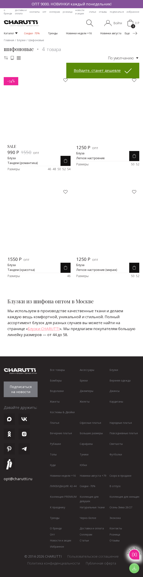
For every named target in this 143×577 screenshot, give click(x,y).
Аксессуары (87, 370)
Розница (114, 534)
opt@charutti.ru (18, 478)
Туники (84, 454)
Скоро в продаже (120, 475)
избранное (133, 11)
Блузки (113, 370)
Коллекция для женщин (124, 496)
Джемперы (86, 391)
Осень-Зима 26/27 (120, 507)
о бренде (8, 12)
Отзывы (114, 540)
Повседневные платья (123, 433)
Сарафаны (86, 444)
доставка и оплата (21, 12)
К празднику (57, 507)
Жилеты (85, 401)
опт (44, 11)
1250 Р (87, 147)
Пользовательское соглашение (93, 556)
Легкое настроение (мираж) (96, 270)
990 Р (23, 152)
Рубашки (55, 444)
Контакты (115, 528)
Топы (53, 454)
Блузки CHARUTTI (44, 328)
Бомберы (56, 380)
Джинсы (114, 391)
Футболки (115, 454)
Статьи (84, 540)
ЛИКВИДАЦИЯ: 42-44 (63, 486)
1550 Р (18, 259)
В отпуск (115, 486)
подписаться (117, 11)
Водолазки (57, 391)
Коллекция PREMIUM (63, 496)
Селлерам (86, 534)
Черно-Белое (88, 518)
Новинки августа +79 (93, 475)
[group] (71, 4)
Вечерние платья (61, 433)
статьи (92, 11)
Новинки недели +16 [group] (79, 33)
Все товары (57, 370)
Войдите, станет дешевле (97, 70)
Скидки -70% (87, 486)
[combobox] (123, 58)
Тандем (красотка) (21, 270)
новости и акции (79, 12)
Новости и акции (60, 540)
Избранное (57, 546)
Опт (52, 534)
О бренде (56, 528)
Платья (54, 423)
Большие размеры (91, 433)
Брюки (84, 380)
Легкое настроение (90, 158)
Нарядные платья (120, 423)
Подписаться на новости (21, 389)
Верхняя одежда (120, 380)
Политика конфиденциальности (53, 563)
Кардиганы (116, 401)
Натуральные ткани (92, 507)
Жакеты (55, 401)
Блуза (11, 158)
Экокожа (115, 518)
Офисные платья (90, 423)
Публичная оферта (101, 563)
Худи (53, 465)
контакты (35, 11)
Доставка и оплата (92, 528)
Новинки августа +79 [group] (113, 33)
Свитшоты (116, 444)
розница (67, 11)
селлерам (54, 11)
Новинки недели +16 (63, 475)
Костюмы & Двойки (62, 412)
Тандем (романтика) (22, 163)
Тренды (54, 518)
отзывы (103, 11)
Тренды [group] (53, 33)
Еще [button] (128, 33)
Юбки (83, 465)
